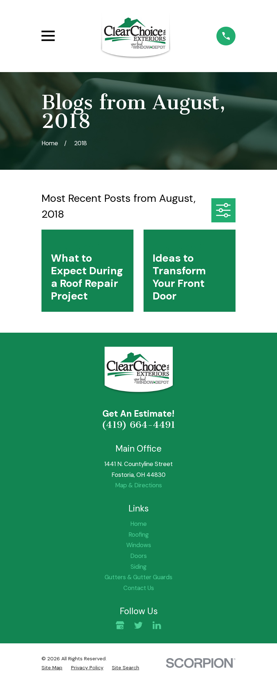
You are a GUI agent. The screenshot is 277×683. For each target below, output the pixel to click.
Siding (138, 567)
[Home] (136, 36)
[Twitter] (138, 625)
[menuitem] (51, 667)
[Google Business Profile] (120, 625)
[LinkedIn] (157, 625)
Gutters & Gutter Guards (138, 577)
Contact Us (138, 588)
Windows (138, 545)
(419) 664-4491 (138, 424)
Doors (138, 556)
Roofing (138, 534)
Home (138, 524)
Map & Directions (138, 485)
